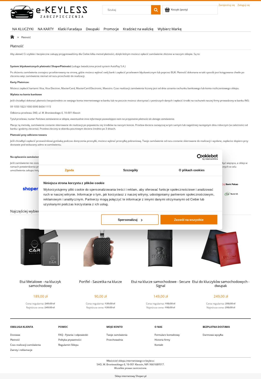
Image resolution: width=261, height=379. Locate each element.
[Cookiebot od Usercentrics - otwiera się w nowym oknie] (200, 157)
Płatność (15, 339)
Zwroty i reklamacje (21, 350)
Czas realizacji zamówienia (25, 345)
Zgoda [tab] (69, 170)
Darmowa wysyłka (213, 335)
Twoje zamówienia (116, 335)
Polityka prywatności (69, 339)
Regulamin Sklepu (68, 345)
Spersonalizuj (127, 219)
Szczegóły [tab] (130, 170)
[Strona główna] (49, 11)
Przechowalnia (114, 339)
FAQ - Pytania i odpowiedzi (73, 335)
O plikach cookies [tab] (192, 170)
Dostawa (15, 335)
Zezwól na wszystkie (188, 219)
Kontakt (159, 345)
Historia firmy (162, 339)
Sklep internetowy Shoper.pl (130, 376)
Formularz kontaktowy (167, 335)
